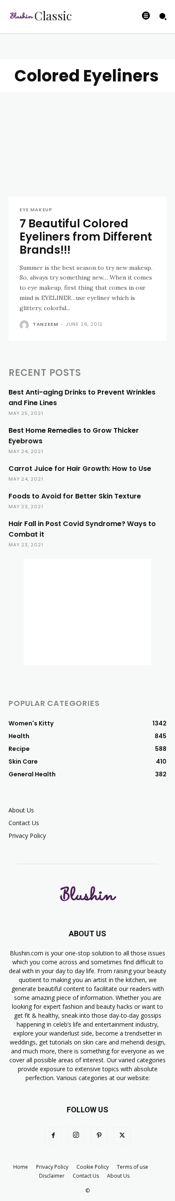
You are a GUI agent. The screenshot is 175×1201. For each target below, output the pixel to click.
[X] (121, 1135)
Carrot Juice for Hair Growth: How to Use (79, 468)
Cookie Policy (92, 1166)
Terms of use (132, 1166)
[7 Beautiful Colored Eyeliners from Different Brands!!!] (87, 157)
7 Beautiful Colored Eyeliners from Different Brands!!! (86, 237)
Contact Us (23, 823)
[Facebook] (53, 1135)
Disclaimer (52, 1175)
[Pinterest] (98, 1135)
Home (20, 1166)
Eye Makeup (36, 209)
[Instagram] (76, 1135)
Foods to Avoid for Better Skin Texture (74, 496)
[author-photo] (25, 325)
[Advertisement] (87, 612)
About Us (21, 810)
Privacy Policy (27, 835)
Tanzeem (46, 324)
